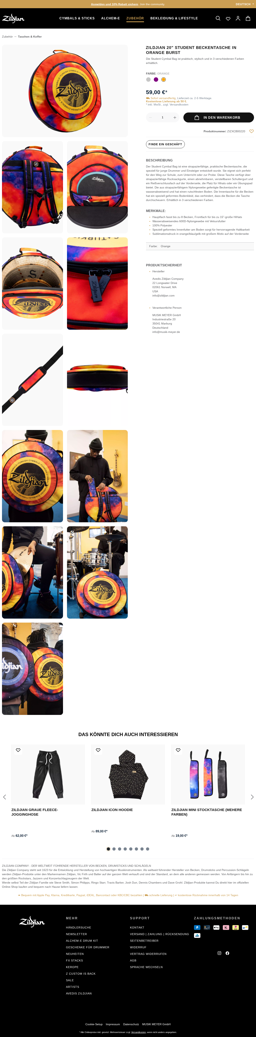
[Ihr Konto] (238, 18)
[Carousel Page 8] (147, 849)
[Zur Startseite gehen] (22, 18)
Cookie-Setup (94, 1024)
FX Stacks (74, 960)
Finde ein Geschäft (165, 144)
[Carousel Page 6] (136, 849)
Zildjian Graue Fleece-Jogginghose (34, 812)
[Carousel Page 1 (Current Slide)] (108, 849)
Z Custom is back (81, 973)
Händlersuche (78, 927)
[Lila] (156, 79)
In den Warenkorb (221, 117)
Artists (72, 986)
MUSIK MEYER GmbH (156, 1024)
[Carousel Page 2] (114, 849)
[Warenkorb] (248, 18)
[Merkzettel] (228, 18)
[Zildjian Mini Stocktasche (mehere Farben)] (208, 774)
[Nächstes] (252, 797)
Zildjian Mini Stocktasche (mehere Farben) (206, 812)
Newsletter (76, 934)
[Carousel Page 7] (142, 849)
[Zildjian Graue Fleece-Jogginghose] (48, 774)
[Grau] (148, 79)
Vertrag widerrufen (148, 953)
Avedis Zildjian (79, 993)
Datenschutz (131, 1024)
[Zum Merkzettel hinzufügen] (251, 131)
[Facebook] (228, 954)
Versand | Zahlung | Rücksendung (159, 934)
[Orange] (163, 79)
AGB (133, 960)
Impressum (113, 1024)
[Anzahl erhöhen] (175, 117)
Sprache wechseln (146, 967)
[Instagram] (220, 954)
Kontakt (137, 927)
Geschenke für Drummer (87, 947)
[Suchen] (218, 18)
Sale (70, 980)
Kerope (72, 967)
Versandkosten (138, 1032)
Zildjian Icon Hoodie (112, 810)
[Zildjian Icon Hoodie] (128, 774)
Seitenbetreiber (144, 940)
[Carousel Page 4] (125, 849)
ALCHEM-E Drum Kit (82, 940)
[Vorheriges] (4, 797)
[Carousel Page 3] (119, 849)
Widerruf (138, 947)
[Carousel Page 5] (130, 849)
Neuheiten (75, 953)
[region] (65, 380)
